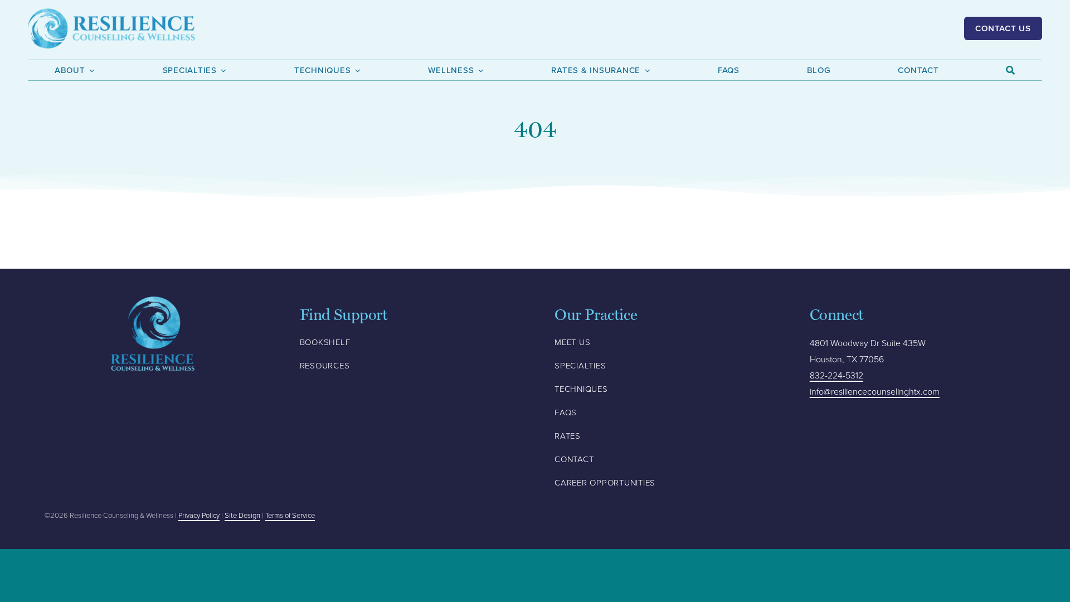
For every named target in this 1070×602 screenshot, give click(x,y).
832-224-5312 (836, 375)
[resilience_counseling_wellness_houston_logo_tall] (152, 301)
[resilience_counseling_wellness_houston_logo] (111, 13)
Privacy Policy (199, 515)
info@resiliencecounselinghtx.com (875, 391)
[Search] (1010, 70)
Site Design (242, 515)
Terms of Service (290, 515)
